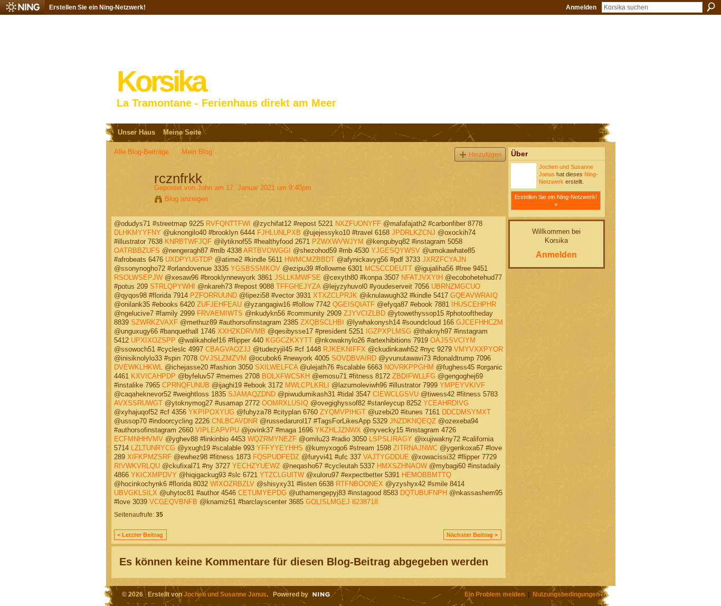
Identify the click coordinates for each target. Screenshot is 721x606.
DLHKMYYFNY (137, 232)
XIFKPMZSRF (149, 457)
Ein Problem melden (494, 594)
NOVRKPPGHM (409, 367)
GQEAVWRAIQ (474, 295)
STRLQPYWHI (172, 286)
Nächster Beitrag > (472, 535)
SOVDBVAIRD (353, 358)
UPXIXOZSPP (153, 340)
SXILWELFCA (276, 367)
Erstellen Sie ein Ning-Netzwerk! (97, 7)
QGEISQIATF (354, 304)
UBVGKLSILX (135, 493)
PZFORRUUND (213, 295)
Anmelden (581, 7)
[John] (131, 200)
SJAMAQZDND (252, 394)
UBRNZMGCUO (455, 286)
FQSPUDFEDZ (276, 457)
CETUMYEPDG (262, 493)
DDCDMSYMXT (466, 412)
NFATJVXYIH (422, 277)
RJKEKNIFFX (344, 349)
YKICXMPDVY (154, 475)
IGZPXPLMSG (388, 331)
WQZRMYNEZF (272, 439)
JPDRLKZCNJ (413, 232)
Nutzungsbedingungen (566, 594)
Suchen (711, 7)
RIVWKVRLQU (137, 466)
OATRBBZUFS (137, 250)
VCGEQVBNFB (173, 502)
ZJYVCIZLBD (364, 313)
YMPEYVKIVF (462, 385)
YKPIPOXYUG (211, 412)
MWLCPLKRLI (307, 385)
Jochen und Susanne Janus (225, 594)
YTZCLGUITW (282, 475)
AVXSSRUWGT (138, 403)
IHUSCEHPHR (473, 304)
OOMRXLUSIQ (285, 403)
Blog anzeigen (186, 199)
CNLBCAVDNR (235, 421)
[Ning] (22, 7)
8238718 (365, 502)
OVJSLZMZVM (223, 358)
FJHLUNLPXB (279, 232)
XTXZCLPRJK (335, 295)
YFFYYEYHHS (280, 448)
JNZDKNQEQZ (413, 421)
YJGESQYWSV (395, 250)
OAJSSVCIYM (453, 340)
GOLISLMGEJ (328, 502)
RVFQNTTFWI (228, 224)
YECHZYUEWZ (256, 466)
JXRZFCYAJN (444, 259)
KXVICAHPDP (153, 376)
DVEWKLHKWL (138, 367)
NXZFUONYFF (358, 224)
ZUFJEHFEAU (219, 304)
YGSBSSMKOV (255, 268)
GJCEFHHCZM (479, 322)
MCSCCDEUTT (388, 268)
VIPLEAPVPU (217, 430)
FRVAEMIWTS (220, 313)
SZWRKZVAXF (154, 322)
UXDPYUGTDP (189, 259)
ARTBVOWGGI (267, 250)
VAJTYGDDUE (386, 457)
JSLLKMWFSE (297, 277)
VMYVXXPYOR (478, 349)
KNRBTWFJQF (188, 241)
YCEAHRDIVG (446, 403)
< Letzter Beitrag (140, 535)
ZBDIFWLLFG (413, 376)
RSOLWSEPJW (138, 277)
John (204, 188)
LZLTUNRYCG (153, 448)
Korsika (161, 81)
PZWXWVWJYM (338, 241)
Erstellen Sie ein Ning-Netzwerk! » (556, 200)
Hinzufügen (485, 154)
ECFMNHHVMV (138, 439)
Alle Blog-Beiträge (141, 152)
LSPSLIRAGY (390, 439)
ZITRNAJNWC (415, 448)
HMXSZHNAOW (402, 466)
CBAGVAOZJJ (228, 349)
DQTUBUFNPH (423, 493)
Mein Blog (197, 152)
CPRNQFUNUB (186, 385)
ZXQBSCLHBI (322, 322)
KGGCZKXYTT (288, 340)
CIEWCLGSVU (396, 394)
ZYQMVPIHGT (343, 412)
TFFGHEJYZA (298, 286)
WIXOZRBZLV (232, 484)
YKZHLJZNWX (338, 430)
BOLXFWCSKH (286, 376)
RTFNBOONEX (359, 484)
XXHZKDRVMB (241, 331)
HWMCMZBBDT (309, 259)
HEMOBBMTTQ (426, 475)
